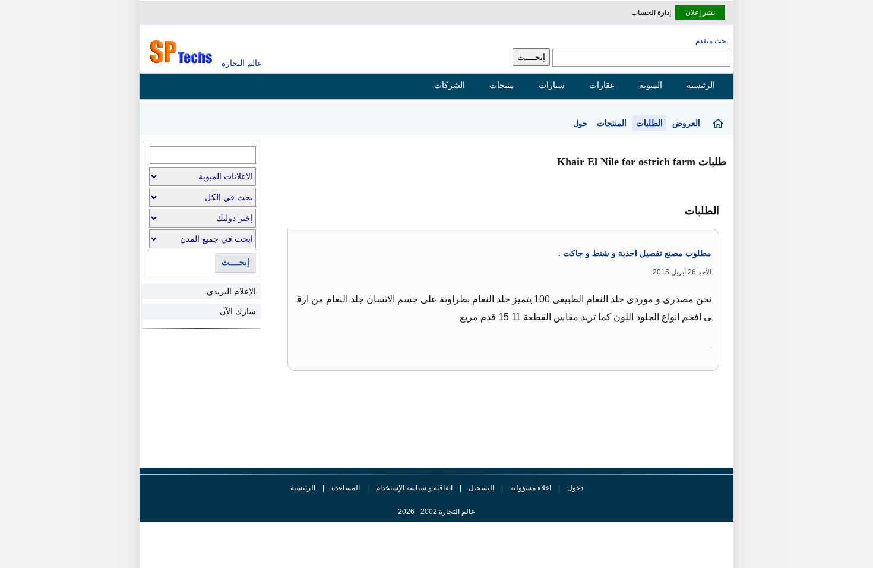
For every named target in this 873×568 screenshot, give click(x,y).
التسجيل (481, 488)
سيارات (552, 85)
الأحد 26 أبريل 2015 (682, 272)
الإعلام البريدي (231, 291)
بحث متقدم (711, 41)
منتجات (501, 85)
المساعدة (345, 488)
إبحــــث (235, 262)
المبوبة (650, 85)
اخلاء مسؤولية (530, 488)
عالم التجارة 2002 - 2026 (436, 511)
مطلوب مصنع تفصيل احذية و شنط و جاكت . (634, 253)
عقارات (602, 85)
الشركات (449, 85)
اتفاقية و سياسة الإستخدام (413, 488)
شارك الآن (238, 311)
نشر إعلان (700, 12)
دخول (575, 488)
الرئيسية (701, 85)
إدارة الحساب (651, 12)
